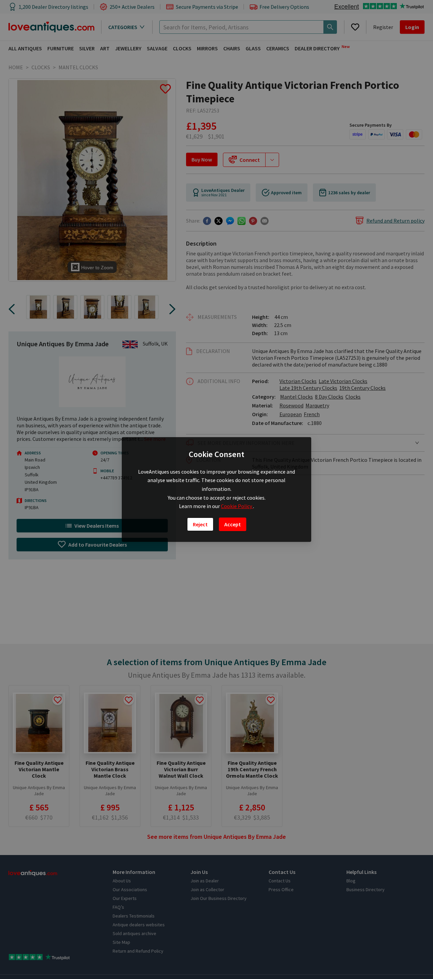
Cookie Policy (237, 506)
